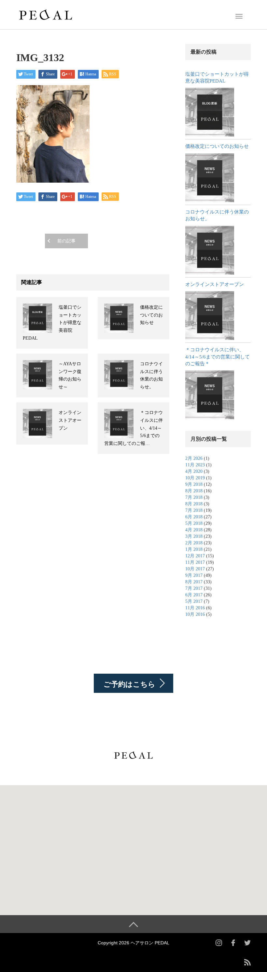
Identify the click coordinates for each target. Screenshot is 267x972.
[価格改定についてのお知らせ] (209, 177)
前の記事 (66, 241)
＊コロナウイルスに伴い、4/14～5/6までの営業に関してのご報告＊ (217, 356)
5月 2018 (194, 523)
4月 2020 (194, 471)
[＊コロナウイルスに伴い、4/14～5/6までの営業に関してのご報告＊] (209, 394)
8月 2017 (194, 581)
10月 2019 (195, 477)
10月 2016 (195, 614)
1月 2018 (194, 549)
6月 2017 (194, 594)
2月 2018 (194, 542)
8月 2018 (194, 490)
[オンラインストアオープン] (209, 315)
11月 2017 (195, 562)
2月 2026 (194, 458)
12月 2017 (195, 555)
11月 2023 (195, 464)
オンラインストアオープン (70, 420)
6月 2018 (194, 516)
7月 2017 (194, 588)
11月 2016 (195, 607)
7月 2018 (194, 497)
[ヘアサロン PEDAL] (45, 14)
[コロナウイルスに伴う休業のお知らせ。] (209, 250)
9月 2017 (194, 575)
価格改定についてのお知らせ (151, 315)
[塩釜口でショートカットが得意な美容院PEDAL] (209, 112)
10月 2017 (195, 568)
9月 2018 (194, 484)
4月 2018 (194, 529)
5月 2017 (194, 601)
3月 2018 (194, 536)
